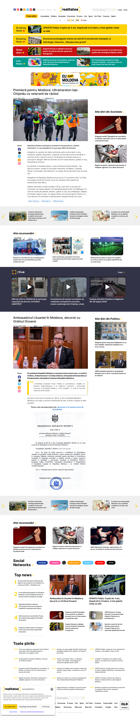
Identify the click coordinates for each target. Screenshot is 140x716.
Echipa (49, 10)
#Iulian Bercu (46, 201)
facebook (15, 10)
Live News (19, 62)
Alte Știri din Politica (107, 318)
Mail (19, 163)
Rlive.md (78, 707)
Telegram (19, 156)
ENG (120, 10)
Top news (23, 575)
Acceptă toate (10, 707)
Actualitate (45, 16)
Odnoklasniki (19, 160)
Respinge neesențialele (28, 707)
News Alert (19, 51)
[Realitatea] (76, 9)
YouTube (100, 563)
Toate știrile (31, 16)
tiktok (34, 10)
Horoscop (68, 707)
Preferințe (46, 707)
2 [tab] (69, 307)
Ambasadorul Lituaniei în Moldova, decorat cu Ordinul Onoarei (46, 319)
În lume (79, 16)
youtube (31, 10)
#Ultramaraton (58, 201)
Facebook (19, 149)
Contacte (41, 10)
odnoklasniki (24, 10)
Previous (1, 215)
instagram (18, 10)
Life (85, 16)
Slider (35, 326)
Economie (71, 16)
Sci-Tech (97, 16)
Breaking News (21, 29)
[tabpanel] (29, 291)
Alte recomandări (23, 233)
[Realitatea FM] (70, 20)
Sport (90, 16)
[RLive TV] (18, 272)
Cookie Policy (13, 711)
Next (138, 215)
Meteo (57, 707)
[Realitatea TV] (77, 20)
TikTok (111, 563)
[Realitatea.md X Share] (19, 153)
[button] (52, 689)
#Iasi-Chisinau (34, 201)
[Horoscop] (56, 20)
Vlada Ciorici (47, 326)
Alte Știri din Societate (108, 111)
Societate (62, 16)
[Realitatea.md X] (21, 9)
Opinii (113, 16)
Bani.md (88, 707)
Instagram (55, 563)
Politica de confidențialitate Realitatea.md (32, 711)
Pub (54, 10)
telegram (27, 10)
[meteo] (64, 20)
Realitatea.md (49, 98)
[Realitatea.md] (124, 705)
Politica (54, 16)
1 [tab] (67, 307)
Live (84, 20)
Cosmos (106, 16)
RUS (125, 10)
